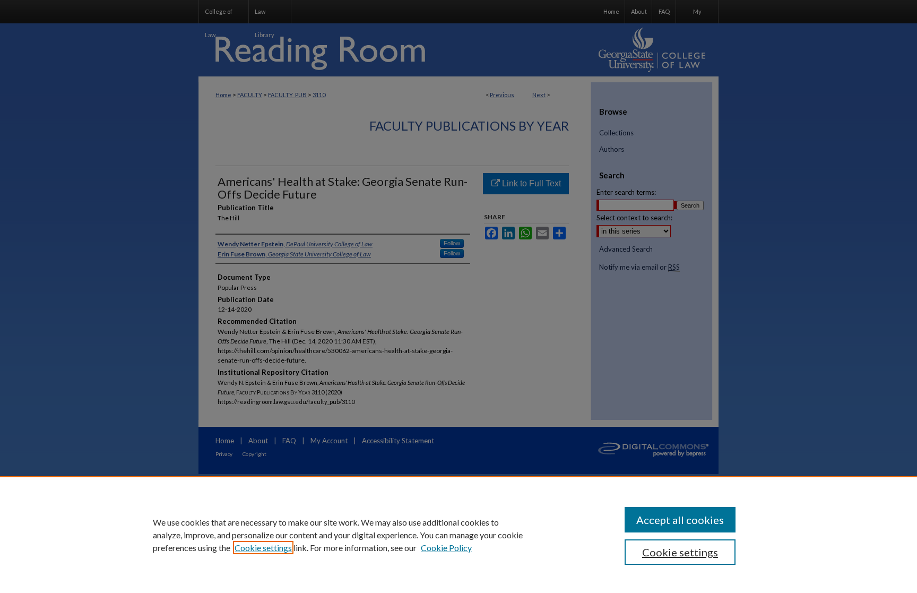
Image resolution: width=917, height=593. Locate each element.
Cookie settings (263, 548)
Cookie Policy (446, 548)
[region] (458, 534)
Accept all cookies (680, 519)
